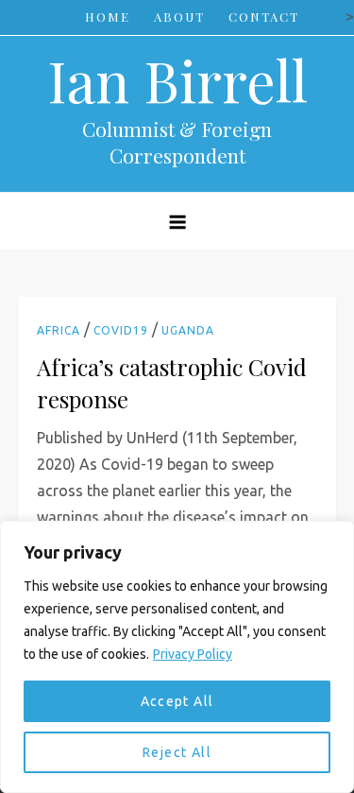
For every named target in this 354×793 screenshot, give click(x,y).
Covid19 (120, 330)
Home (107, 17)
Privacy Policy (192, 654)
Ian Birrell (177, 79)
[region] (177, 657)
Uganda (187, 330)
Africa (58, 330)
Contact (263, 17)
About (179, 17)
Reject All (177, 752)
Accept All (177, 701)
